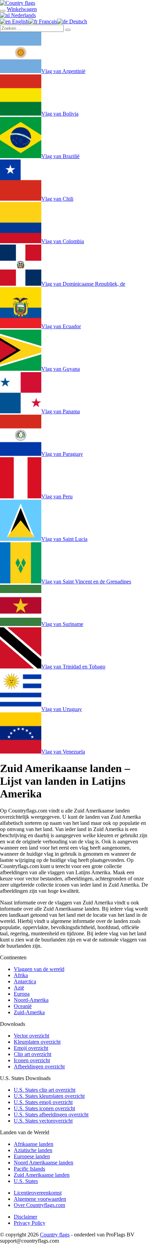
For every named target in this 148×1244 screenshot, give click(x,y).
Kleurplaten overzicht (37, 1042)
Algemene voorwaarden (40, 1199)
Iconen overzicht (32, 1060)
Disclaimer (25, 1217)
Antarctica (25, 981)
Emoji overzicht (31, 1048)
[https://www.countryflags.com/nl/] (17, 3)
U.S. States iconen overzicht (44, 1108)
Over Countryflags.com (39, 1205)
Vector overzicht (31, 1036)
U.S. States (26, 1181)
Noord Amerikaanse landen (43, 1162)
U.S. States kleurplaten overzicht (49, 1096)
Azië (19, 988)
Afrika (21, 975)
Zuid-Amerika (29, 1012)
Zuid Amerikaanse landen (42, 1175)
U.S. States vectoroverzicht (43, 1121)
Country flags (55, 1234)
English (20, 21)
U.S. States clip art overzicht (44, 1090)
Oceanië (23, 1006)
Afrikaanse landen (33, 1144)
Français (47, 21)
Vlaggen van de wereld (39, 969)
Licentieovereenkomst (38, 1193)
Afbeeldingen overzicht (39, 1066)
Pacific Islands (29, 1169)
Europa (22, 994)
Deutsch (77, 21)
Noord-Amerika (31, 1000)
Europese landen (32, 1156)
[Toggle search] (3, 11)
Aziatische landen (33, 1150)
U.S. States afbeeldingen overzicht (51, 1114)
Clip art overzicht (32, 1054)
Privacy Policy (29, 1223)
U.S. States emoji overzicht (43, 1102)
